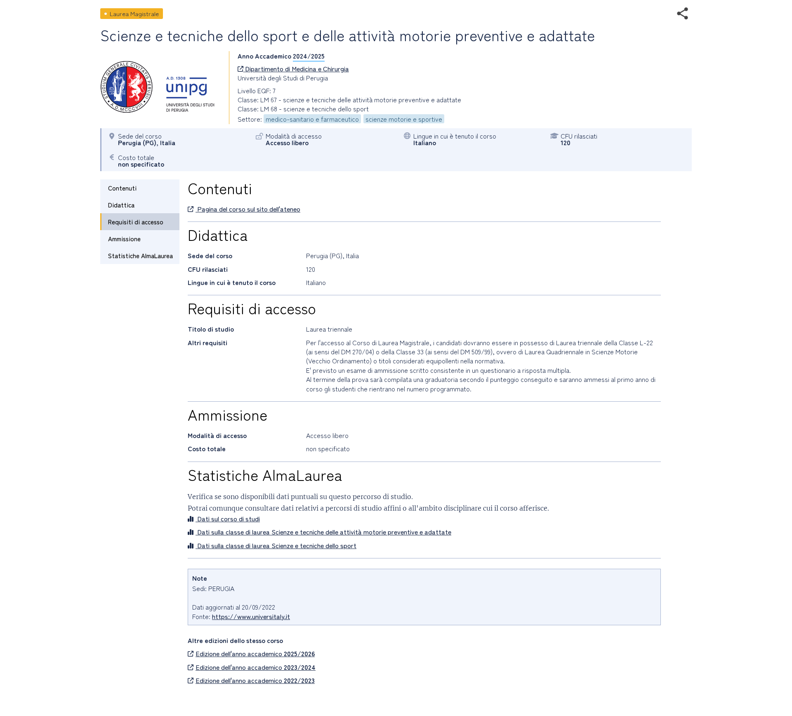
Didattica (121, 204)
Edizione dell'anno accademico (255, 653)
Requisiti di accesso (135, 221)
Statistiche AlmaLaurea (140, 255)
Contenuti (122, 188)
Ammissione (124, 238)
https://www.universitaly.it (251, 616)
